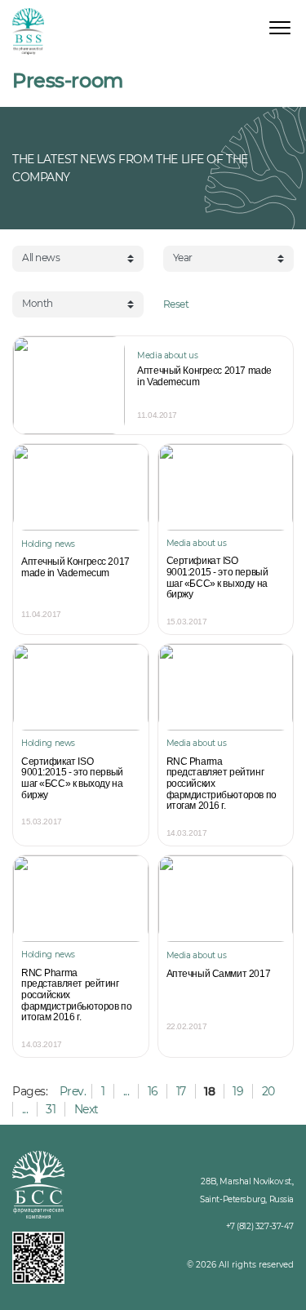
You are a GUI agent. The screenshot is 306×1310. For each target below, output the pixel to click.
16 (153, 1091)
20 (268, 1091)
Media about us (167, 355)
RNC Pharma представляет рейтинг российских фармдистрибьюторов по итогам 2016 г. (221, 784)
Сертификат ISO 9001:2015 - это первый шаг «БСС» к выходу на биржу (217, 578)
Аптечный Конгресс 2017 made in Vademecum (204, 377)
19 (238, 1091)
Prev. (73, 1091)
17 (181, 1091)
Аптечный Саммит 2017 (218, 974)
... (126, 1091)
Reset (176, 304)
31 (50, 1109)
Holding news (48, 544)
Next (86, 1109)
